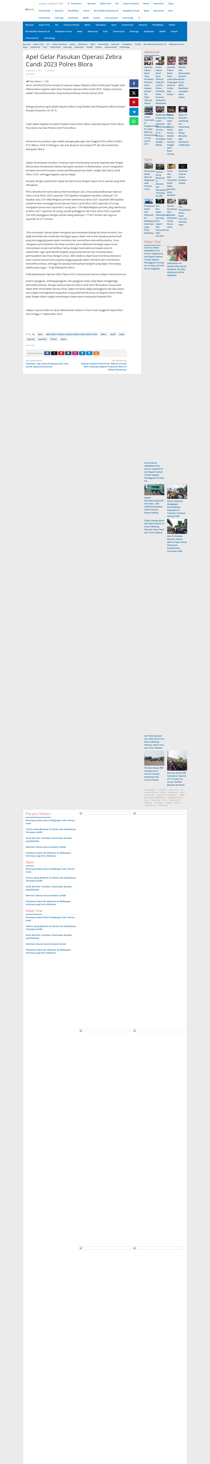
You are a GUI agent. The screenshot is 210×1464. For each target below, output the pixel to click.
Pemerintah (149, 795)
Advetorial (156, 800)
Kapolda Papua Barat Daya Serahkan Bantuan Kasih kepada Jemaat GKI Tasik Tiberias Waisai (148, 85)
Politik (181, 795)
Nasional (160, 795)
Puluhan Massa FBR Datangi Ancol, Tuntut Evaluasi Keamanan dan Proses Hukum (153, 773)
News (146, 800)
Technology (163, 805)
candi (112, 334)
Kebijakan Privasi (175, 797)
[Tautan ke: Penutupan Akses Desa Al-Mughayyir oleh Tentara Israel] (148, 166)
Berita (163, 792)
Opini (182, 792)
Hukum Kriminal (151, 792)
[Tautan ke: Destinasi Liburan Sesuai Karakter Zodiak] (183, 166)
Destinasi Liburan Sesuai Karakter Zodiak (183, 177)
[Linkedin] (82, 353)
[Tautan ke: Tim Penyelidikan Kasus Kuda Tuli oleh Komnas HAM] (183, 202)
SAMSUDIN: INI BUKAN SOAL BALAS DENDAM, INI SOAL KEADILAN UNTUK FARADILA (176, 269)
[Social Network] (139, 17)
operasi (31, 339)
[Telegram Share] (134, 112)
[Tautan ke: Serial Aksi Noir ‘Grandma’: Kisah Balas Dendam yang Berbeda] (171, 166)
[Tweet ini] (134, 93)
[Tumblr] (68, 353)
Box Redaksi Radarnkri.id (154, 797)
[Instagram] (75, 353)
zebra (63, 339)
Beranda (162, 790)
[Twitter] (54, 353)
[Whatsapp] (134, 121)
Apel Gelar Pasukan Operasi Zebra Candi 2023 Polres (71, 334)
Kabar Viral (173, 790)
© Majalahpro (150, 790)
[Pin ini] (134, 102)
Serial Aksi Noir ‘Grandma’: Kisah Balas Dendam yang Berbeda (172, 183)
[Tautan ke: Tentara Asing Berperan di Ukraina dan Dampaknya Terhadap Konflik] (160, 167)
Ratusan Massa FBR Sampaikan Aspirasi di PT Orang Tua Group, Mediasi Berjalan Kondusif (176, 778)
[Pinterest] (61, 353)
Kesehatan (172, 792)
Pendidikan (171, 795)
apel (40, 334)
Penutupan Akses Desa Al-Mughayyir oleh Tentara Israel (149, 180)
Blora (103, 334)
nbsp (121, 334)
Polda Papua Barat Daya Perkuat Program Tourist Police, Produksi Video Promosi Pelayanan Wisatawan (161, 85)
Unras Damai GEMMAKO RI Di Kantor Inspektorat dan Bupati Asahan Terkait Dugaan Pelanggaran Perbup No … (154, 471)
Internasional (150, 805)
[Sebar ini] (134, 83)
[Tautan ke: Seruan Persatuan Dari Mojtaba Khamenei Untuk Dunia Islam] (171, 201)
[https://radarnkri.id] (30, 9)
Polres (54, 339)
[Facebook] (47, 353)
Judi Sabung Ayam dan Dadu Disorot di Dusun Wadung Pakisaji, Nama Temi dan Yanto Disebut (154, 741)
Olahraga (148, 802)
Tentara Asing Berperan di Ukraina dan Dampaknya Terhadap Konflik (161, 184)
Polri (165, 800)
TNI (181, 790)
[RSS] (96, 353)
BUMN (169, 802)
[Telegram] (89, 353)
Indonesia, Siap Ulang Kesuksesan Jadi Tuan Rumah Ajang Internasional (47, 363)
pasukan (42, 339)
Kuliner (177, 802)
